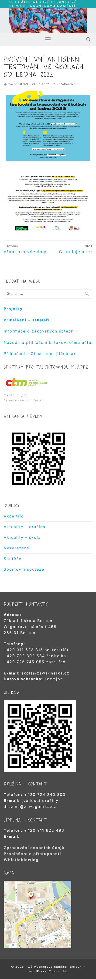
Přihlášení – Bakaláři (27, 320)
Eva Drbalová (18, 84)
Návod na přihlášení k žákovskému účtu (47, 342)
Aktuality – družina (24, 526)
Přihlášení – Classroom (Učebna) (39, 353)
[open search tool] (88, 39)
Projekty (13, 308)
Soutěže (12, 558)
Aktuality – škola (22, 537)
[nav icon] (48, 39)
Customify (57, 971)
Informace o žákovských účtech (39, 331)
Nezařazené (65, 84)
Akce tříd (14, 516)
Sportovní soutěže (24, 569)
